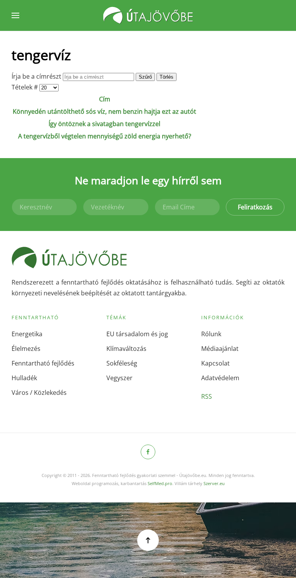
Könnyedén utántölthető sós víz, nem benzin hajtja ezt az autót (104, 111)
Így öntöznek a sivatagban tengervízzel (104, 124)
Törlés (166, 77)
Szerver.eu (214, 483)
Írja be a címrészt (37, 76)
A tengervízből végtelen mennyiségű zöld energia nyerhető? (104, 136)
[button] (15, 15)
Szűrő (145, 77)
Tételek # (25, 87)
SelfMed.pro (160, 483)
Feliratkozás (255, 207)
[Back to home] (148, 15)
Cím (104, 99)
